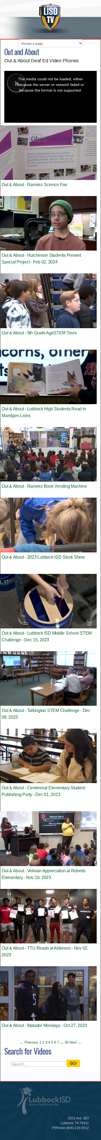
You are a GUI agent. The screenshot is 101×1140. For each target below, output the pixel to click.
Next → (75, 1042)
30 (66, 1042)
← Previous (29, 1042)
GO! (73, 1063)
